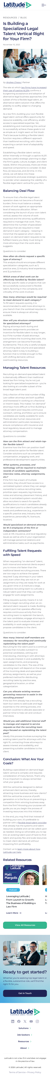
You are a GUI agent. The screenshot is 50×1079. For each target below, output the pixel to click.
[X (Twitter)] (25, 1021)
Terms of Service (17, 1072)
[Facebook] (18, 1021)
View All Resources (25, 925)
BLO (22, 17)
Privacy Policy (34, 1072)
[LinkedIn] (12, 1021)
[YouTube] (31, 1021)
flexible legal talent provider (32, 822)
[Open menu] (44, 5)
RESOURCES (10, 17)
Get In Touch (25, 993)
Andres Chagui (13, 82)
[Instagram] (37, 1021)
